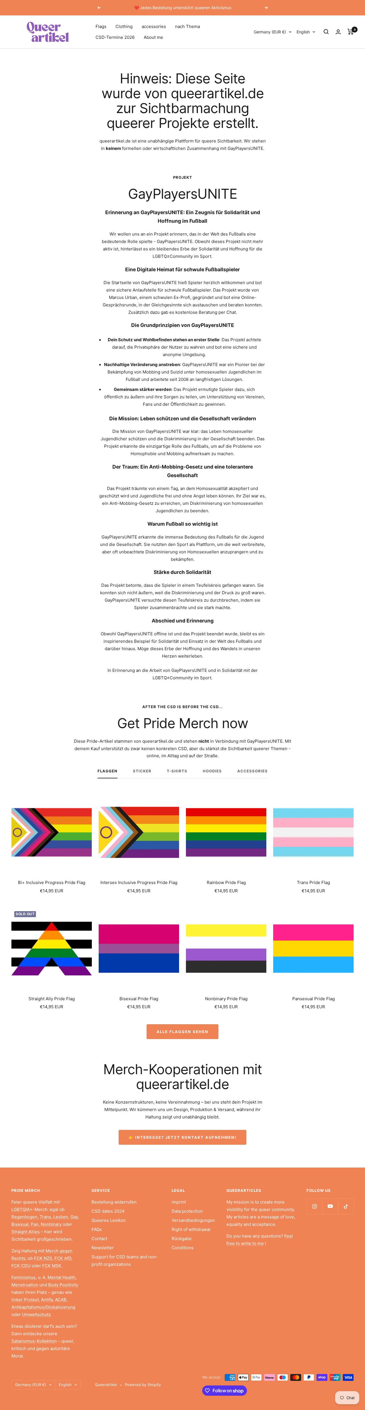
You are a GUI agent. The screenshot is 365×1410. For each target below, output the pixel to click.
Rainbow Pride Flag (226, 882)
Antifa (47, 1299)
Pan (34, 1224)
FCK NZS (43, 1258)
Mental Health (62, 1277)
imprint (179, 1202)
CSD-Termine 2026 (115, 37)
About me (153, 37)
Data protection (187, 1211)
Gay (74, 1217)
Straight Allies (25, 1231)
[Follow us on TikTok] (346, 1206)
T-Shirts (177, 771)
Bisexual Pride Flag (138, 998)
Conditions (183, 1247)
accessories (154, 26)
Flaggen (107, 771)
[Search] (326, 31)
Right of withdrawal (191, 1229)
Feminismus (23, 1277)
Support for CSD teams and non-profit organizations (125, 1260)
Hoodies (212, 771)
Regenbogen (24, 1217)
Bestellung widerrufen (114, 1202)
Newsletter (103, 1247)
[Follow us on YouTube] (330, 1206)
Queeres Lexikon (109, 1220)
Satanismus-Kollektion (34, 1341)
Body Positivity (63, 1285)
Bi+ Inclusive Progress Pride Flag (51, 882)
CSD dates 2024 (108, 1211)
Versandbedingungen (193, 1220)
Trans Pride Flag (313, 882)
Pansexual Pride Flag (313, 998)
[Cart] (351, 32)
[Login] (338, 31)
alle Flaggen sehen (182, 1031)
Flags (101, 26)
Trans (45, 1217)
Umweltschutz (36, 1314)
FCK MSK (51, 1265)
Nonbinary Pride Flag (226, 998)
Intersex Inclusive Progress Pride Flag (138, 882)
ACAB (60, 1299)
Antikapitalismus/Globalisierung (43, 1307)
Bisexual (20, 1224)
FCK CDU (21, 1265)
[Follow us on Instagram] (314, 1206)
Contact (99, 1238)
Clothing (124, 26)
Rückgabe (182, 1238)
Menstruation (24, 1285)
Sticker (142, 771)
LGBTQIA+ (22, 1209)
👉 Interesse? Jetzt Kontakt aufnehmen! (182, 1137)
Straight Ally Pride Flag (52, 998)
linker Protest (25, 1299)
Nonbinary (51, 1224)
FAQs (97, 1229)
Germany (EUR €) (270, 31)
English (303, 31)
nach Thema (187, 26)
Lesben (60, 1217)
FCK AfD (62, 1258)
